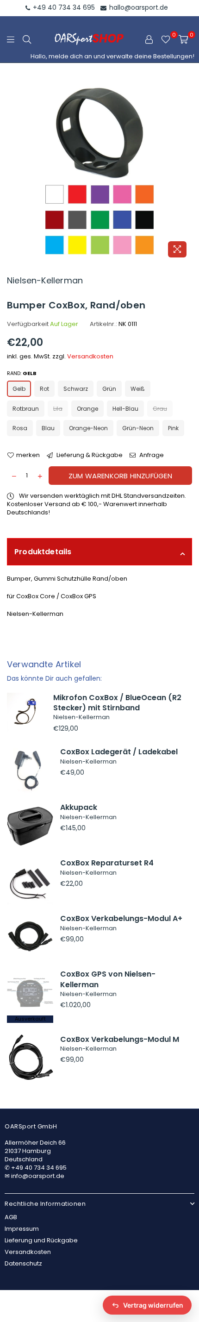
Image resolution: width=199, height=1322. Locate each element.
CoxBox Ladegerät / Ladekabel (119, 751)
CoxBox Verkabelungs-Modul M (119, 1039)
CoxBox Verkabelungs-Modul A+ (121, 918)
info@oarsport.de (37, 1176)
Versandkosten (90, 356)
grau (160, 409)
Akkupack (78, 807)
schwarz (75, 389)
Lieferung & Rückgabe (89, 455)
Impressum (22, 1228)
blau (48, 428)
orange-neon (88, 428)
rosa (19, 428)
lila (57, 409)
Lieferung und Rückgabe (41, 1240)
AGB (11, 1217)
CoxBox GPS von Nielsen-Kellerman (107, 979)
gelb (18, 389)
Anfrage (151, 455)
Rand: (22, 373)
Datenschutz (23, 1263)
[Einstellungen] (149, 39)
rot (44, 389)
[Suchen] (27, 39)
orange (87, 409)
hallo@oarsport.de (137, 7)
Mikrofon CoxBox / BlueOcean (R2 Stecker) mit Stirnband (117, 702)
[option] (99, 169)
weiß (138, 389)
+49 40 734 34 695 (63, 7)
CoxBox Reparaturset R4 (107, 863)
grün (109, 389)
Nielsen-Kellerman (45, 280)
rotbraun (25, 409)
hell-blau (125, 409)
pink (173, 428)
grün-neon (138, 428)
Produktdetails (43, 551)
